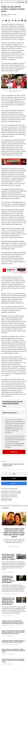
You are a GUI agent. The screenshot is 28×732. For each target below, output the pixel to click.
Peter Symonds (4, 14)
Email (4, 406)
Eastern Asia (13, 495)
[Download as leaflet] (18, 20)
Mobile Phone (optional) (9, 412)
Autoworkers (5, 492)
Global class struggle (15, 492)
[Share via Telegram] (12, 20)
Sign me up (14, 452)
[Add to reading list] (25, 20)
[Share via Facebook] (2, 20)
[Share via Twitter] (6, 20)
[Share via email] (15, 20)
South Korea (5, 495)
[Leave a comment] (21, 20)
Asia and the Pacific (6, 499)
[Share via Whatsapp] (9, 20)
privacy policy (20, 443)
